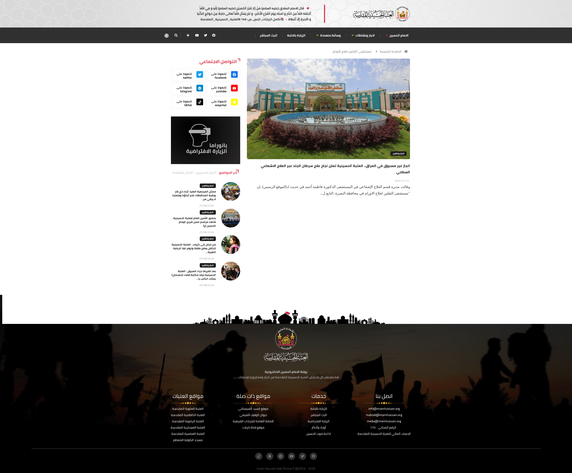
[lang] (166, 35)
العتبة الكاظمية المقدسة (188, 415)
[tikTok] (258, 456)
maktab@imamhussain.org (384, 415)
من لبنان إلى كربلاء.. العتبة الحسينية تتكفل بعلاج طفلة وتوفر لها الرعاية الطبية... (194, 248)
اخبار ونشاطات (365, 35)
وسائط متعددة (330, 35)
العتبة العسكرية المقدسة (188, 427)
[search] (176, 35)
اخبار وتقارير (398, 153)
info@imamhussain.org (384, 409)
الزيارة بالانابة (296, 35)
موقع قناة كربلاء (253, 427)
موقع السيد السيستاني (253, 409)
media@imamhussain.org (384, 421)
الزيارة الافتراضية (319, 421)
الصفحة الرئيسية (391, 51)
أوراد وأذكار (318, 427)
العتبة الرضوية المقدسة (188, 421)
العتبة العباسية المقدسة (188, 434)
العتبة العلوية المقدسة (188, 409)
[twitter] (205, 35)
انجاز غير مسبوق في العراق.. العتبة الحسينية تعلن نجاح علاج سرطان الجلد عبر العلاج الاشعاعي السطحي (335, 168)
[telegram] (280, 456)
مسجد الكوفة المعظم (188, 440)
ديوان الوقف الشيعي (253, 415)
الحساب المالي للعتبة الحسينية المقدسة (384, 434)
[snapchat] (269, 456)
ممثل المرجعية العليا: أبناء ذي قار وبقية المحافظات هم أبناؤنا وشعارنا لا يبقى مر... (194, 195)
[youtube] (197, 35)
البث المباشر (268, 35)
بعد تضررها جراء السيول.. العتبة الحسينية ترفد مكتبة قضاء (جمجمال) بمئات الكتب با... (194, 274)
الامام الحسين (398, 35)
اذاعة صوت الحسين (318, 434)
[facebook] (214, 35)
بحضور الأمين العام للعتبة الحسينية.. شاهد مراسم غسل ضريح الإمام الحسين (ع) (194, 221)
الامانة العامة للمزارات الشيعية (253, 421)
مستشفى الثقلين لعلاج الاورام (352, 51)
